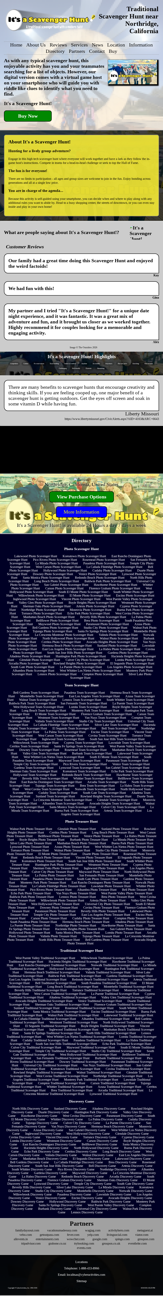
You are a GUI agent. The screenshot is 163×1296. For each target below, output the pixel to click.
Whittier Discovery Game (67, 1119)
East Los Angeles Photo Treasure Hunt (106, 914)
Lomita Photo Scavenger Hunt (134, 660)
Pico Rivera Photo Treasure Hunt (51, 889)
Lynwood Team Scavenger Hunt (79, 767)
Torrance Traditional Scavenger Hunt (95, 990)
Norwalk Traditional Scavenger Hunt (114, 965)
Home (16, 44)
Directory (55, 51)
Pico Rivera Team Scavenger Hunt (85, 764)
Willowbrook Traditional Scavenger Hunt (107, 958)
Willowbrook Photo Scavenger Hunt (41, 595)
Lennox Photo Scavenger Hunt (57, 674)
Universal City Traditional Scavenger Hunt (50, 1065)
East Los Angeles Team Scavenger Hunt (94, 696)
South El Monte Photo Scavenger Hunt (83, 592)
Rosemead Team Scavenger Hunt (86, 749)
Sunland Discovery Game (70, 1108)
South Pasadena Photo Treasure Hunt (33, 922)
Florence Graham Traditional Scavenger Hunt (123, 1004)
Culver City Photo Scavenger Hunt (88, 660)
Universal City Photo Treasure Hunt (107, 904)
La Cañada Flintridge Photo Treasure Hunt (59, 886)
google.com (99, 1239)
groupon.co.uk (111, 1243)
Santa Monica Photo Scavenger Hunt (46, 577)
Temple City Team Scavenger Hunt (35, 764)
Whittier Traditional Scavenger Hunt (69, 1086)
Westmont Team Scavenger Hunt (58, 717)
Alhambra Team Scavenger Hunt (63, 803)
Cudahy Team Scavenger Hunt (58, 792)
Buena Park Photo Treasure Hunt (132, 843)
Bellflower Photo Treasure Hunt (58, 836)
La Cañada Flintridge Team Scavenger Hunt (61, 724)
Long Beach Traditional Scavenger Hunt (72, 986)
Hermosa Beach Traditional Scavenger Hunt (52, 972)
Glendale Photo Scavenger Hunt (39, 660)
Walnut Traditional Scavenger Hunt (99, 1072)
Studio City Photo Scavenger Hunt (105, 627)
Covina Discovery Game (24, 1137)
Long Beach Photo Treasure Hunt (113, 832)
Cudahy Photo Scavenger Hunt (112, 570)
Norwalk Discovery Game (135, 1191)
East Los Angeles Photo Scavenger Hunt (67, 649)
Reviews (58, 44)
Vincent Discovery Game (62, 1137)
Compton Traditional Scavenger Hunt (61, 1083)
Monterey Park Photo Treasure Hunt (43, 882)
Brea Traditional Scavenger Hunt (71, 1090)
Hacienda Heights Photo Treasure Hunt (79, 929)
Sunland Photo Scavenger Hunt (117, 645)
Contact (97, 51)
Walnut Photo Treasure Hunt (72, 850)
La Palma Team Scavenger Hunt (65, 732)
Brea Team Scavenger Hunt (97, 785)
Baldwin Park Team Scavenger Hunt (32, 703)
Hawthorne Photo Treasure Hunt (122, 925)
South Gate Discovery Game (135, 1183)
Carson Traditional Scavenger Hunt (113, 1083)
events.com (84, 1248)
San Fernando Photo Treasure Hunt (101, 875)
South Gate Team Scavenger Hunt (104, 792)
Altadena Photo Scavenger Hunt (30, 656)
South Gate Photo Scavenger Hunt (32, 667)
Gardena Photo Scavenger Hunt (128, 652)
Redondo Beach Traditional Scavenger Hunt (100, 979)
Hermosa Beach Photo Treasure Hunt (85, 922)
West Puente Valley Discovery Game (111, 1205)
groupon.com (146, 1239)
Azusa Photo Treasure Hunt (71, 846)
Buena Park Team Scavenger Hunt (76, 810)
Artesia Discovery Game (136, 1165)
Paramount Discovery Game (124, 1115)
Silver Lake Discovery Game (74, 1187)
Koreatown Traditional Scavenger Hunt (75, 1069)
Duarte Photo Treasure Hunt (100, 854)
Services (79, 44)
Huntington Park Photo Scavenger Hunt (81, 656)
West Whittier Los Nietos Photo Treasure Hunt (124, 846)
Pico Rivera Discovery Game (76, 1169)
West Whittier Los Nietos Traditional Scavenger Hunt (80, 1036)
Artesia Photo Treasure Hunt (107, 900)
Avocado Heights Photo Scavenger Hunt (111, 642)
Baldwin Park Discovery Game (111, 1201)
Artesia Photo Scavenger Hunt (95, 606)
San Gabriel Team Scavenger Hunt (127, 767)
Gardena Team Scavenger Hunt (33, 767)
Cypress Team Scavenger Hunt (83, 742)
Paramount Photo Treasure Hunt (55, 911)
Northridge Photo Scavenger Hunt (42, 609)
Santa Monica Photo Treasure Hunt (78, 932)
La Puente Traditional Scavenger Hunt (115, 993)
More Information (81, 512)
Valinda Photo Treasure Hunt (58, 936)
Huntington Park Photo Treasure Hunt (59, 864)
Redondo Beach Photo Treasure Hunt (46, 857)
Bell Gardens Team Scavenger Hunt (36, 692)
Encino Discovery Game (87, 1198)
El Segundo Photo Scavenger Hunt (132, 663)
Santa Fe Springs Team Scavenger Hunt (79, 746)
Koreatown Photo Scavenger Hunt (84, 556)
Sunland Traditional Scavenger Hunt (36, 1008)
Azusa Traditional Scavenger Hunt (119, 1086)
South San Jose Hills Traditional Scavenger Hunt (66, 1044)
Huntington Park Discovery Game (96, 1112)
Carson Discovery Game (102, 1140)
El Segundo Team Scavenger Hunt (74, 728)
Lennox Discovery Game (87, 1212)
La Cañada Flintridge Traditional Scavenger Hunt (45, 1018)
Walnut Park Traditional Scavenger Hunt (73, 1015)
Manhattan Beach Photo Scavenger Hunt (49, 617)
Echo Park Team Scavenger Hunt (132, 771)
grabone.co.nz (57, 1243)
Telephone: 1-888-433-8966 (81, 1268)
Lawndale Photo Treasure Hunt (111, 886)
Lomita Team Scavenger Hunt (88, 707)
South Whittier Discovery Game (32, 1169)
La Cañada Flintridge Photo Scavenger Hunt (114, 567)
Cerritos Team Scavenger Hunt (29, 746)
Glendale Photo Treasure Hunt (77, 829)
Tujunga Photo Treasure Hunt (100, 936)
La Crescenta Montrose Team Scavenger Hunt (63, 800)
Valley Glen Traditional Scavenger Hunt (126, 997)
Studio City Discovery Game (53, 1191)
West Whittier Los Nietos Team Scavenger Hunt (54, 757)
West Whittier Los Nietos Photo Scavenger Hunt (90, 670)
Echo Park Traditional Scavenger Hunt (126, 1044)
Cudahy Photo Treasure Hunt (90, 918)
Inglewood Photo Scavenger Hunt (34, 599)
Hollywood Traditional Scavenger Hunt (74, 968)
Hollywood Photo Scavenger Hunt (65, 570)
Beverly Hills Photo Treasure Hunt (102, 911)
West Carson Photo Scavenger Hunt (58, 567)
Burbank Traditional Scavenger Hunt (118, 1058)
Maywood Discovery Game (89, 1173)
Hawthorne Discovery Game (39, 1115)
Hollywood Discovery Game (67, 1201)
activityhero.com (118, 1230)
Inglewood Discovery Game (43, 1133)
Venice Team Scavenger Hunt (131, 764)
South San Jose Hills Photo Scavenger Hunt (74, 652)
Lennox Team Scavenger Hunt (81, 699)
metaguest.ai (145, 1230)
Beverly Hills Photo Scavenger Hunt (103, 617)
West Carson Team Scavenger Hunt (60, 735)
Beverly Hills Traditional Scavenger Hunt (41, 990)
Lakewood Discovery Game (133, 1158)
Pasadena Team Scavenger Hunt (84, 692)
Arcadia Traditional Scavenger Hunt (120, 1090)
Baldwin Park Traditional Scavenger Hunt (74, 976)
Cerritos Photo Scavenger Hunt (61, 642)
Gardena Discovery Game (50, 1173)
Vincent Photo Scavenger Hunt (80, 599)
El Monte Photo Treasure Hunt (57, 854)
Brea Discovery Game (123, 1162)
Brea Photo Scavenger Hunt (101, 620)
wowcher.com (75, 1239)
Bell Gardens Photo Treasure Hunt (107, 939)
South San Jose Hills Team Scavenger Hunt (117, 739)
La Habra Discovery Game (39, 1176)
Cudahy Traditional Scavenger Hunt (45, 1040)
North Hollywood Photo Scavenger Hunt (68, 638)
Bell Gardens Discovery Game (29, 1162)
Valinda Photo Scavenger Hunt (118, 634)
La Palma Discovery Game (105, 1119)
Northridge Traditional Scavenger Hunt (117, 1076)
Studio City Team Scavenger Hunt (100, 721)
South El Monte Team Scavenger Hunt (114, 757)
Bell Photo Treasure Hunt (138, 889)
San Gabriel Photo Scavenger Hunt (66, 584)
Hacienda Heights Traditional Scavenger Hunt (78, 961)
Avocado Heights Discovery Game (130, 1198)
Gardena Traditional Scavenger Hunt (130, 976)
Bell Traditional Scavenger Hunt (55, 983)
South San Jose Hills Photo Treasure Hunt (94, 861)
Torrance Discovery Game (99, 1137)
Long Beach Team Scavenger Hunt (44, 710)
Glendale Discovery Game (132, 1133)
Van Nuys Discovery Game (68, 1126)
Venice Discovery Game (50, 1198)
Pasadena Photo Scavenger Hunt (103, 563)
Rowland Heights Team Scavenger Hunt (106, 796)
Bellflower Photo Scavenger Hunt (57, 620)
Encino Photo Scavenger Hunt (135, 595)
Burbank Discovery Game (54, 1208)
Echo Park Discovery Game (41, 1151)
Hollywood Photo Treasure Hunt (29, 932)
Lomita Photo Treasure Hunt (123, 932)
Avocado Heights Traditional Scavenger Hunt (43, 1001)
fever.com (73, 1234)
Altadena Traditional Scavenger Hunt (72, 997)
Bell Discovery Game (102, 1165)
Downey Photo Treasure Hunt (59, 907)
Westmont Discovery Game (64, 1140)
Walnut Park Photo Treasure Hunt (31, 829)
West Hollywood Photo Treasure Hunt (55, 904)
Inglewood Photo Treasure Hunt (104, 868)
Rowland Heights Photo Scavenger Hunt (79, 663)
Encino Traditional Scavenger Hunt (113, 1011)
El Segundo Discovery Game (91, 1158)
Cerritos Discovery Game (81, 1151)
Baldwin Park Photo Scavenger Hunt (107, 581)
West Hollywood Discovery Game (88, 1133)
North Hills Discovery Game (30, 1108)
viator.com (141, 1234)
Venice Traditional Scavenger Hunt (100, 1001)
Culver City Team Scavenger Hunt (123, 807)
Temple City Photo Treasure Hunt (55, 914)
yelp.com (93, 1234)
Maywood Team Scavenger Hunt (79, 760)
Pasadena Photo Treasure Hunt (52, 879)
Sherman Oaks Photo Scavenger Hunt (47, 606)
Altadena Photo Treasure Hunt (134, 922)
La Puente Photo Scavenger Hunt (81, 667)
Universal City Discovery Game (97, 1208)
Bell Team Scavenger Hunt (119, 728)
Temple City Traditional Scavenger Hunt (60, 1051)
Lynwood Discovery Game (51, 1183)
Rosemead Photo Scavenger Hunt (103, 559)
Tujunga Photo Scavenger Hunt (52, 631)
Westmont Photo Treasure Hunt (108, 864)
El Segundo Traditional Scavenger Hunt (50, 1026)
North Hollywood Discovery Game (96, 1148)
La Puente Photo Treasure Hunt (30, 925)
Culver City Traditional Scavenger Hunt (36, 1047)
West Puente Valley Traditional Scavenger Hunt (45, 958)
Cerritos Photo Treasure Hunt (67, 832)
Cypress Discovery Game (138, 1137)
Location (116, 44)
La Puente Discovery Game (123, 1123)
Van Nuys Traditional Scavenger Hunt (107, 1065)
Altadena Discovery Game (108, 1108)
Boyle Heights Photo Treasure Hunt (41, 839)
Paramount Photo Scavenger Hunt (107, 624)
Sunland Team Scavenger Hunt (55, 796)
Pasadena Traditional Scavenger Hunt (97, 1040)
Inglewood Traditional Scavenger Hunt (73, 1029)
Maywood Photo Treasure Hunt (99, 871)
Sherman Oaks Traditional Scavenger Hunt (62, 1004)
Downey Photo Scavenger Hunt (53, 574)
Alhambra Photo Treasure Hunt (96, 889)
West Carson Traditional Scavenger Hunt (59, 993)
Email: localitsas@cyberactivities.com (81, 1274)
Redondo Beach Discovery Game (82, 1176)
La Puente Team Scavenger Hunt (133, 703)
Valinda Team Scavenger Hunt (54, 721)
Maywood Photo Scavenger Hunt (59, 624)
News (97, 44)
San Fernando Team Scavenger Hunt (84, 703)
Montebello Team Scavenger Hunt (41, 696)
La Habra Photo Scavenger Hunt (119, 649)
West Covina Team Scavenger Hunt (46, 789)
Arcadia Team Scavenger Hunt (106, 782)
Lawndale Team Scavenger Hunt (129, 742)
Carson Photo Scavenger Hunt (64, 588)
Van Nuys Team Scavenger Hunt (105, 717)
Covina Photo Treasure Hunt (101, 907)
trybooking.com (84, 1243)
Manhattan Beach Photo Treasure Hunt (81, 843)
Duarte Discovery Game (53, 1112)
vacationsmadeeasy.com (62, 1230)
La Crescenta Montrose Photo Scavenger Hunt (64, 634)
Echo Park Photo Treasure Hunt (31, 893)
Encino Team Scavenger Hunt (110, 732)
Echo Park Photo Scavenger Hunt (88, 613)
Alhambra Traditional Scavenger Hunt (105, 1018)
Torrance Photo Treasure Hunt (30, 850)
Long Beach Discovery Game (121, 1151)
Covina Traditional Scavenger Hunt (128, 1069)
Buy (113, 51)
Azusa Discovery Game (48, 1130)
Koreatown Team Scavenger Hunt (84, 771)
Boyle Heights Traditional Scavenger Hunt (107, 1026)
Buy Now (28, 116)
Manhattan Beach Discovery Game (45, 1158)
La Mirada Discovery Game (116, 1187)
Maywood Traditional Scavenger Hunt (91, 1047)
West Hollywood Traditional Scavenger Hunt (88, 1054)
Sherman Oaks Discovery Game (117, 1180)
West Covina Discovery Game (82, 1115)
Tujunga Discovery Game (41, 1123)
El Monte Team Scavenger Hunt (55, 714)
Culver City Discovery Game (81, 1123)
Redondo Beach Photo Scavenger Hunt (99, 577)
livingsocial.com (117, 1234)
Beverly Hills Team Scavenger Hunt (45, 778)
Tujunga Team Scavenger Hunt (54, 785)
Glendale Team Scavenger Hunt (117, 800)
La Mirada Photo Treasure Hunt (133, 839)
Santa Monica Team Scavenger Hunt (72, 807)
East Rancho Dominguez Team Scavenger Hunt (51, 782)
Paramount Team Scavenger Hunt (127, 760)
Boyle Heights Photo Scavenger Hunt (92, 602)
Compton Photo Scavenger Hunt (102, 674)
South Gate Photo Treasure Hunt (97, 879)
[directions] (81, 480)
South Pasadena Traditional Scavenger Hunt (109, 983)
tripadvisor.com (31, 1243)
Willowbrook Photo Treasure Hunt (62, 900)
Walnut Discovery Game (97, 1155)
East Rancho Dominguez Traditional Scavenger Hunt (52, 965)
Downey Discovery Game (27, 1201)
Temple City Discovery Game (93, 1183)
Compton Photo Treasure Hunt (134, 918)
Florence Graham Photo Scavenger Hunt (114, 588)
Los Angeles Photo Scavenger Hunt (129, 667)
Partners (77, 51)
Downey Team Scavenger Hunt (39, 749)
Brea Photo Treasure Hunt (117, 896)
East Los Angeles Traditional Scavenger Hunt (37, 979)
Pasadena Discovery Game (74, 1194)
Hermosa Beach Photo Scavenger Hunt (67, 645)
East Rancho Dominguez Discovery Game (49, 1144)
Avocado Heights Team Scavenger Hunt (114, 803)
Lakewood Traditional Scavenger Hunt (128, 1015)
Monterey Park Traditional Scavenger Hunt (91, 1079)
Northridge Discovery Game (118, 1169)
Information (141, 44)
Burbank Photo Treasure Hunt (89, 839)
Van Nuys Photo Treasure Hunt (76, 893)
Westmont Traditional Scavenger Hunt (73, 1022)
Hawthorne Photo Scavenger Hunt (115, 584)
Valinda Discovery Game (61, 1155)
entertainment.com (47, 1239)
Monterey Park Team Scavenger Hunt (95, 710)
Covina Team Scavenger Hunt (107, 735)
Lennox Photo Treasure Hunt (77, 896)
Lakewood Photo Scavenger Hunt (35, 556)
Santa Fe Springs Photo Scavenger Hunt (103, 631)
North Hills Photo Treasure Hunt (59, 939)
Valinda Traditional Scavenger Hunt (107, 972)
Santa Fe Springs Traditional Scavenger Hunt (52, 1033)
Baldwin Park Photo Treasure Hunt (32, 896)
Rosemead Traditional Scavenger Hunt (89, 1008)
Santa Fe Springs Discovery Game (60, 1205)
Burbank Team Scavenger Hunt (92, 753)
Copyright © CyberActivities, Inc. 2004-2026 (22, 1288)
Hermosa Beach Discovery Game (112, 1126)
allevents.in (21, 1239)
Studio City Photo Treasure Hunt (116, 850)
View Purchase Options (81, 496)
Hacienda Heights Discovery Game (46, 1148)
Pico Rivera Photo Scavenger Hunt (55, 559)
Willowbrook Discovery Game (32, 1194)
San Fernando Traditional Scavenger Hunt (63, 1058)
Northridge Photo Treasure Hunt (75, 925)
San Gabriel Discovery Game (87, 1130)
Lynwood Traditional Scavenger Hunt (113, 1094)
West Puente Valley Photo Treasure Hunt (126, 893)
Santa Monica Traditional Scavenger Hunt (59, 1011)
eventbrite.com (137, 1243)
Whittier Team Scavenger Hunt (92, 778)
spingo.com (122, 1239)
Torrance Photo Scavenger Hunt (41, 613)
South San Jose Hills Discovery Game (59, 1165)
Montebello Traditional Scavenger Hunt (128, 986)
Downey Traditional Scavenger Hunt (82, 1061)
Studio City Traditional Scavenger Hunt (116, 1051)
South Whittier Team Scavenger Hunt (130, 699)
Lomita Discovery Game (25, 1140)
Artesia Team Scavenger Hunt (123, 810)
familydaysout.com (27, 1230)
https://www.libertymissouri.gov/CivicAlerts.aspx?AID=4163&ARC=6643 (112, 419)
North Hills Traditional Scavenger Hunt (111, 1033)
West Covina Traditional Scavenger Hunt (62, 1076)
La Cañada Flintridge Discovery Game (78, 1162)
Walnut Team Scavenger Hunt (38, 699)
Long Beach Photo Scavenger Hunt (56, 581)
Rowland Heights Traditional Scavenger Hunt (42, 1072)
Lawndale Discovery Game (114, 1194)
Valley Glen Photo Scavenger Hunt (41, 602)
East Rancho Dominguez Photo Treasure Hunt (101, 882)
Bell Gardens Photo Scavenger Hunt (55, 627)
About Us (36, 44)
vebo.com (25, 1234)
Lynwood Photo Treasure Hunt (29, 846)
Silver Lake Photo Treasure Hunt (30, 843)
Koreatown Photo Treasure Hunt (42, 861)
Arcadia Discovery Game (125, 1176)
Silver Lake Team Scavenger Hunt (116, 724)
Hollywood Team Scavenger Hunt (34, 775)
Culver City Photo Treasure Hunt (52, 871)
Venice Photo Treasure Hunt (101, 836)
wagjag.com (92, 1230)
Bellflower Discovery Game (99, 1144)
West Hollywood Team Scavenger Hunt (38, 707)
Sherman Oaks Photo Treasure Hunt (55, 868)
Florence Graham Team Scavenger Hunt (106, 714)
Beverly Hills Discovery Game (31, 1187)
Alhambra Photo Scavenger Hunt (33, 670)
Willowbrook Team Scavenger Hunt (35, 742)
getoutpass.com (49, 1234)
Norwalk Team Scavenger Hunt (95, 789)
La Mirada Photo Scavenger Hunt (56, 563)
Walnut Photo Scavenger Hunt (119, 638)
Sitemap (82, 1281)
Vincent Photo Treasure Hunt (94, 857)
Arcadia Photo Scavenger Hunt (28, 663)
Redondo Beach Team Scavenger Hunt (86, 775)
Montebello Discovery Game (95, 1191)
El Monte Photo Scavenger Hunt (90, 595)
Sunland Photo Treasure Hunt (120, 829)
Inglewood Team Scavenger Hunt (63, 739)
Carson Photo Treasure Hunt (49, 918)
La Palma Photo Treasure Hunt (54, 875)
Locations (81, 1262)
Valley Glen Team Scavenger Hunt (44, 753)
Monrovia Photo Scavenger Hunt (90, 609)
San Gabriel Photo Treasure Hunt (131, 929)
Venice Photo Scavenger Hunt (97, 574)
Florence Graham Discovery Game (69, 1180)
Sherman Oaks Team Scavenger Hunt (33, 771)
